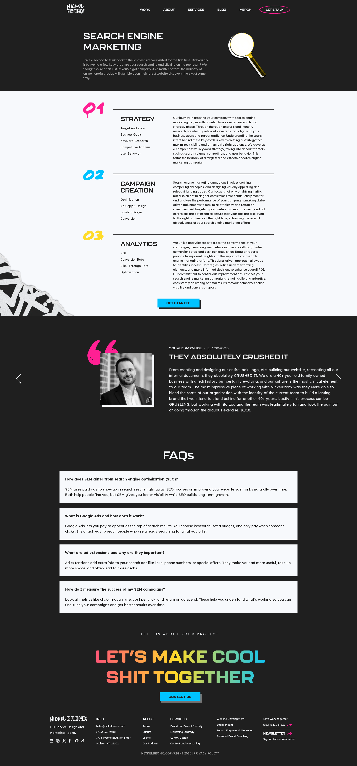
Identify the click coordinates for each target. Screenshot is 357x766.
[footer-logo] (68, 719)
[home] (76, 9)
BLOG (221, 9)
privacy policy (206, 753)
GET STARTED (178, 303)
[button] (196, 10)
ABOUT (169, 9)
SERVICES (196, 9)
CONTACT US (180, 696)
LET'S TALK (275, 9)
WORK (145, 9)
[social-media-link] (51, 741)
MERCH (245, 9)
